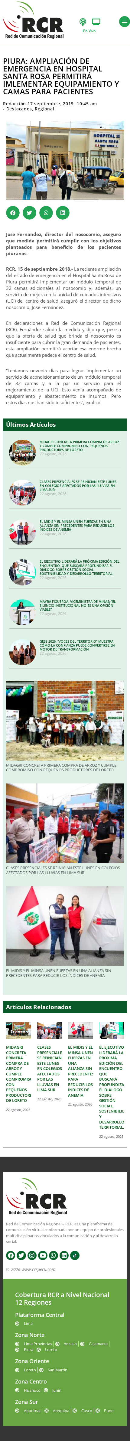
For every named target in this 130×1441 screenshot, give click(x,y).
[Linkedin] (64, 1255)
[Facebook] (10, 1255)
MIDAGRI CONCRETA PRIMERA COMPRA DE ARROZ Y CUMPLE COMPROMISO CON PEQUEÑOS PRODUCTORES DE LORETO (79, 445)
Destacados (19, 109)
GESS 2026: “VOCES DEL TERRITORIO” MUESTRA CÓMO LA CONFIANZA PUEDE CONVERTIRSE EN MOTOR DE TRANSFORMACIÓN (77, 645)
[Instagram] (32, 1255)
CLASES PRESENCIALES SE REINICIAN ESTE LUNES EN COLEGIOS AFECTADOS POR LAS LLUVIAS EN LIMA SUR (78, 485)
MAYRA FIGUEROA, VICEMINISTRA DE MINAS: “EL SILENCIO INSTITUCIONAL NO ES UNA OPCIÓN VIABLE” (78, 605)
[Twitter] (21, 1255)
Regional (44, 109)
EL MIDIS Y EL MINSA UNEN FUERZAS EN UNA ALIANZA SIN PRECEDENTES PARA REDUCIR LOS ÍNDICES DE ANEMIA (77, 525)
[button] (13, 213)
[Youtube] (42, 1255)
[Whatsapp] (53, 1255)
